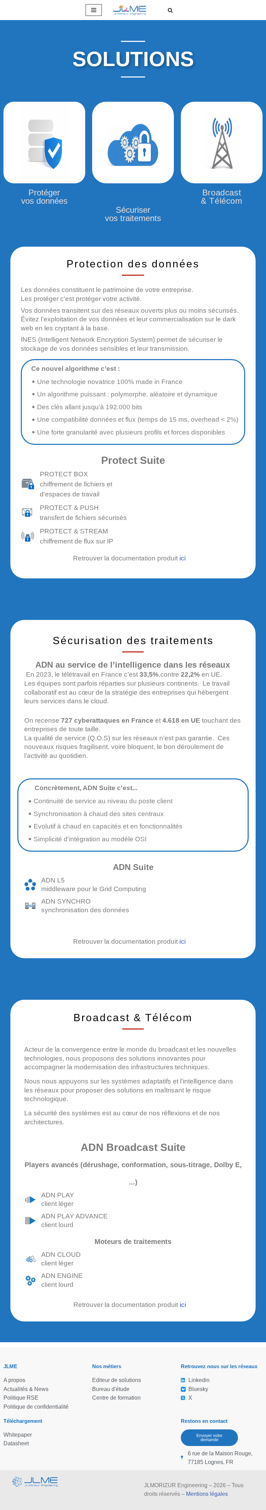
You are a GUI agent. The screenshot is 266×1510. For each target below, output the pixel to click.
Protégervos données (44, 196)
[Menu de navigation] (94, 10)
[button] (170, 10)
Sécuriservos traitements (133, 214)
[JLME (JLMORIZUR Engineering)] (133, 10)
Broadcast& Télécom (221, 196)
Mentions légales (207, 1494)
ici (182, 558)
